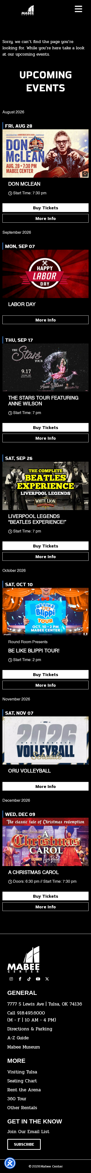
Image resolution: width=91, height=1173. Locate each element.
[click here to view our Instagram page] (11, 979)
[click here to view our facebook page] (20, 979)
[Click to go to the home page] (27, 10)
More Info (45, 218)
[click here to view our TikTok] (29, 979)
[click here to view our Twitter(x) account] (47, 979)
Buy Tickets (45, 207)
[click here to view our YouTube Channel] (38, 979)
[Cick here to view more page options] (78, 9)
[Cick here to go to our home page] (45, 959)
